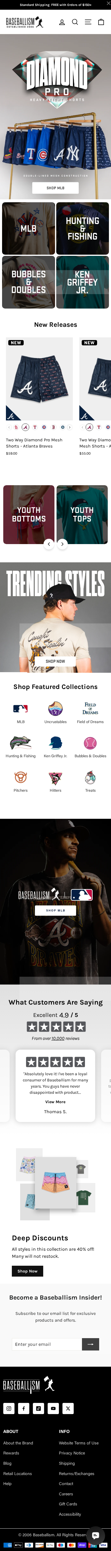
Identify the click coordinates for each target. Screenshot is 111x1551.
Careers (66, 1494)
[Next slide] (62, 544)
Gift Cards (68, 1504)
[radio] (16, 427)
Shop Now (27, 1271)
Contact (66, 1484)
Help (7, 1484)
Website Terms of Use (79, 1443)
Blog (7, 1464)
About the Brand (18, 1443)
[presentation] (69, 427)
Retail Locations (17, 1474)
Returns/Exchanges (76, 1474)
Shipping (67, 1464)
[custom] (9, 1408)
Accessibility (70, 1515)
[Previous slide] (49, 544)
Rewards (11, 1453)
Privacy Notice (72, 1453)
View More (55, 1101)
